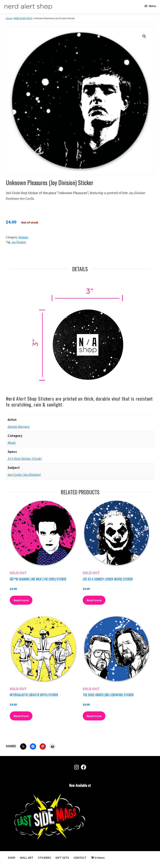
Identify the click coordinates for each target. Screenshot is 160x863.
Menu (152, 6)
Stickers (23, 237)
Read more (21, 600)
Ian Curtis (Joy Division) (24, 474)
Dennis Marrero (18, 426)
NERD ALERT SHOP (23, 18)
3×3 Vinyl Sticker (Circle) (25, 458)
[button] (144, 36)
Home (9, 18)
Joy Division (19, 242)
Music (12, 442)
